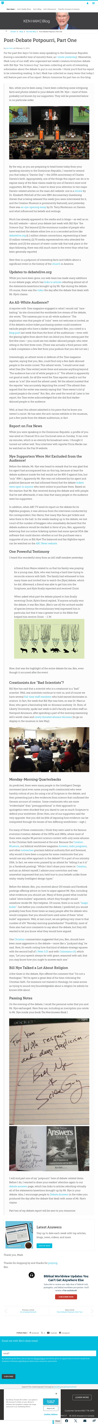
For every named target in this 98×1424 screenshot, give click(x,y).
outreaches (27, 850)
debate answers (18, 1186)
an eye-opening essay (33, 207)
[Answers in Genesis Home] (8, 3)
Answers (13, 31)
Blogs (21, 31)
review (78, 190)
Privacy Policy (39, 1358)
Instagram (66, 1333)
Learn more (82, 1397)
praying (52, 1262)
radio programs (78, 846)
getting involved (69, 1387)
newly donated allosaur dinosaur (53, 717)
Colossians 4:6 (68, 951)
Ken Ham (10, 9)
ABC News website (46, 543)
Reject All (50, 1408)
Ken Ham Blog (31, 31)
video (40, 290)
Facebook (35, 1333)
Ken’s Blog (37, 9)
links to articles (53, 282)
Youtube (53, 1333)
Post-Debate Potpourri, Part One (50, 31)
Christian (19, 939)
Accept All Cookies (51, 1401)
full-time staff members (37, 696)
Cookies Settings (51, 1414)
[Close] (56, 1393)
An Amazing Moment (28, 1312)
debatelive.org (17, 235)
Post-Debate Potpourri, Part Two (69, 1312)
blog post (14, 332)
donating (57, 1387)
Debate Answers (59, 1194)
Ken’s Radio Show (24, 9)
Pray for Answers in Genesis (69, 9)
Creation (81, 866)
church (56, 263)
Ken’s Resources (50, 9)
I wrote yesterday (66, 57)
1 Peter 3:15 (42, 951)
